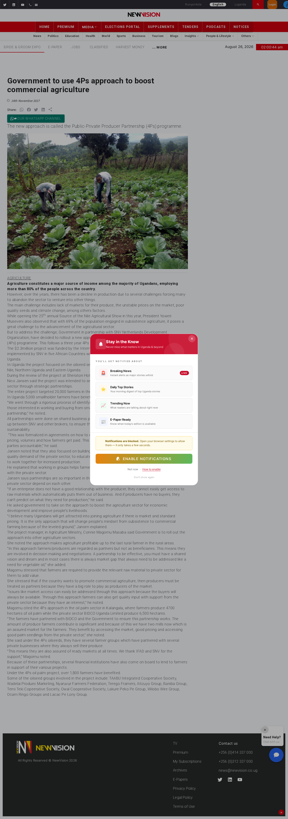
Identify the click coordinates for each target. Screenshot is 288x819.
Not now (133, 469)
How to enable (151, 469)
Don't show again (144, 477)
